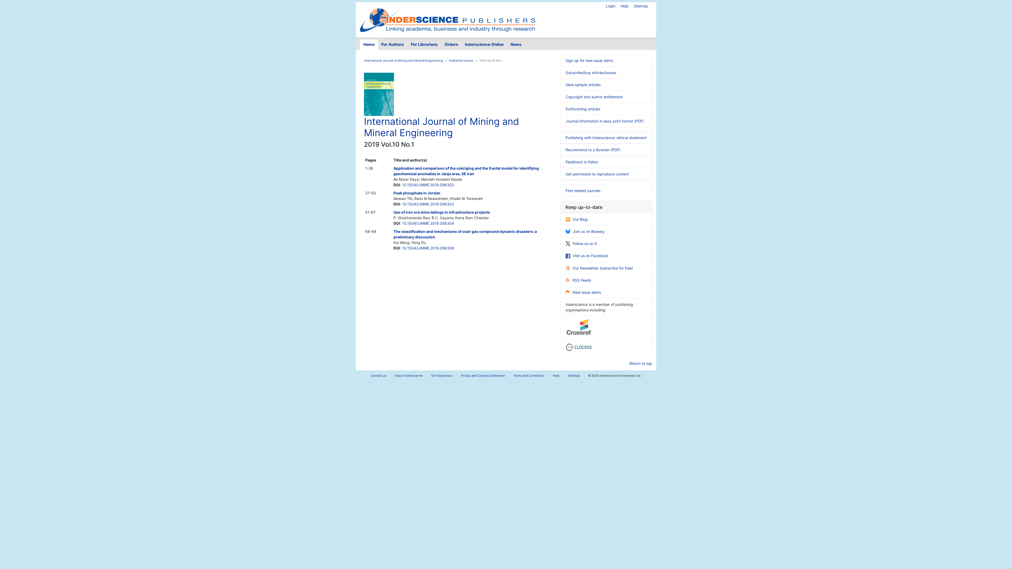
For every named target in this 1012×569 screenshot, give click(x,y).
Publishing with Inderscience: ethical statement (606, 137)
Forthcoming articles (583, 109)
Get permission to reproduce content (597, 174)
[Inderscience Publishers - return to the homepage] (447, 17)
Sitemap (641, 6)
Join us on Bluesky (589, 231)
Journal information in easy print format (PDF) (605, 121)
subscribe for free (616, 268)
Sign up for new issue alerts (589, 60)
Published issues (461, 60)
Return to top (640, 363)
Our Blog (580, 219)
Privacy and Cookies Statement (483, 375)
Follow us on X (585, 243)
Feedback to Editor (582, 162)
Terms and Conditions (528, 375)
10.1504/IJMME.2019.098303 (428, 204)
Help (625, 6)
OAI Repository (442, 375)
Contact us (378, 375)
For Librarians (424, 44)
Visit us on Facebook (590, 255)
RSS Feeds (582, 280)
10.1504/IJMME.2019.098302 (428, 185)
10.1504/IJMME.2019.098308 (428, 248)
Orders (451, 44)
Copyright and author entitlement (594, 97)
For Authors (392, 44)
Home (369, 44)
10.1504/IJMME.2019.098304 (428, 223)
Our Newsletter (586, 268)
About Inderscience (409, 375)
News (516, 44)
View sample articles (583, 84)
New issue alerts (587, 292)
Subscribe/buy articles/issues (591, 72)
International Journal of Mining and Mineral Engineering (403, 60)
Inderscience (484, 44)
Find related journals (583, 190)
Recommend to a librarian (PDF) (593, 150)
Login (610, 6)
